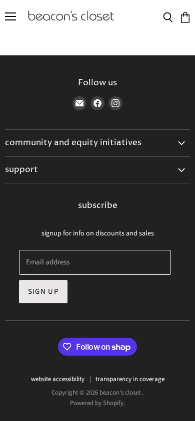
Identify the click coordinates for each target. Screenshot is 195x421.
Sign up (43, 291)
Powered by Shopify (97, 403)
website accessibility (57, 379)
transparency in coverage (130, 379)
